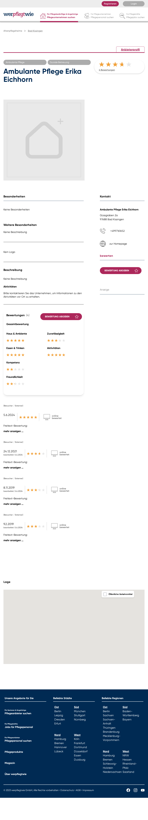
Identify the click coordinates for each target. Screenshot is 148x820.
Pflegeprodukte (14, 751)
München (80, 711)
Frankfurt (79, 743)
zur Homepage (118, 243)
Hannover (60, 747)
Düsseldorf (80, 751)
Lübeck (58, 751)
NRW (126, 755)
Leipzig (58, 715)
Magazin (10, 763)
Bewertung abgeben (57, 316)
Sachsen (108, 715)
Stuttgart (79, 715)
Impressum (88, 790)
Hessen (127, 759)
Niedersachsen (112, 772)
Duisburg (79, 759)
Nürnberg (80, 719)
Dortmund (80, 747)
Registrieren (110, 3)
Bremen (59, 743)
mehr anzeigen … (13, 431)
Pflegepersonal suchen (18, 740)
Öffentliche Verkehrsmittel (120, 594)
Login (134, 3)
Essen (77, 755)
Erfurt (57, 723)
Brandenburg (111, 731)
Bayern (127, 719)
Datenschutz (67, 790)
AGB (78, 790)
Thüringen (109, 727)
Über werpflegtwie (15, 774)
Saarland (128, 772)
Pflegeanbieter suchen (18, 713)
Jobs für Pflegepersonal (19, 727)
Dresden (59, 719)
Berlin (57, 711)
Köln (76, 739)
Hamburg (60, 739)
